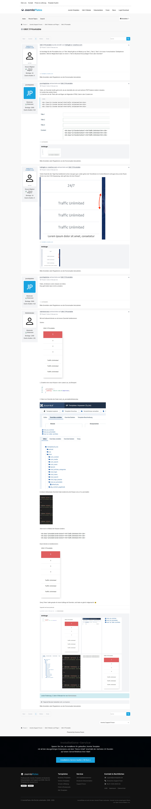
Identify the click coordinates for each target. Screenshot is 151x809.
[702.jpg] (46, 510)
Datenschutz (121, 788)
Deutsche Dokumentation (84, 781)
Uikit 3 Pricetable (46, 45)
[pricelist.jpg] (75, 125)
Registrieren (56, 77)
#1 (128, 45)
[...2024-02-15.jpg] (52, 352)
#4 (128, 277)
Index (24, 19)
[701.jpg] (60, 462)
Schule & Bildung (63, 784)
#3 (128, 167)
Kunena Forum (79, 732)
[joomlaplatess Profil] (30, 93)
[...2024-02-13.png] (72, 208)
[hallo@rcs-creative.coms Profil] (30, 56)
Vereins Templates (63, 781)
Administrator (29, 313)
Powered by (70, 732)
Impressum (112, 788)
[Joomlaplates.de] (32, 10)
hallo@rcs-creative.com (29, 47)
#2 (128, 83)
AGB (105, 788)
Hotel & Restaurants (64, 787)
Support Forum (81, 784)
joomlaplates (29, 85)
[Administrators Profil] (30, 321)
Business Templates (64, 777)
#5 (128, 311)
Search (42, 19)
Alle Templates (62, 790)
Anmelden (46, 77)
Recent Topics (33, 19)
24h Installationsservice (84, 777)
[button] (124, 19)
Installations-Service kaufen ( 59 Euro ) (75, 760)
